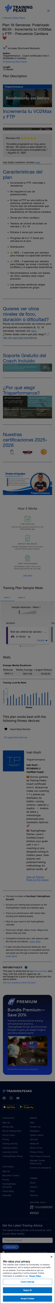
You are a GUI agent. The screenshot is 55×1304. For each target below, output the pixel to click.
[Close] (51, 1257)
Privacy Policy (35, 1276)
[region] (27, 1278)
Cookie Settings (27, 1282)
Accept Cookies (27, 1298)
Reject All (27, 1290)
